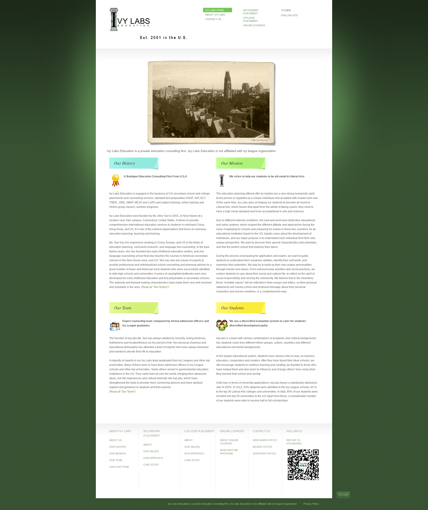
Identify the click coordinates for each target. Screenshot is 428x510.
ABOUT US (115, 440)
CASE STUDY (151, 464)
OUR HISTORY (117, 446)
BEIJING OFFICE (262, 446)
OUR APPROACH (153, 458)
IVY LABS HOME (214, 10)
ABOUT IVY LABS (215, 14)
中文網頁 (286, 10)
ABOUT (147, 444)
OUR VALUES (151, 451)
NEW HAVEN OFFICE (265, 440)
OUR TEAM (115, 460)
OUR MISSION (117, 453)
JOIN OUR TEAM (119, 466)
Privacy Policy (311, 503)
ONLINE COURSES (254, 25)
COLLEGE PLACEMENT (250, 19)
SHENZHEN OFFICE (264, 453)
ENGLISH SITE (289, 15)
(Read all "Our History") (155, 287)
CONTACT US (213, 19)
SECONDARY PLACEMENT (251, 12)
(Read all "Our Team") (122, 391)
